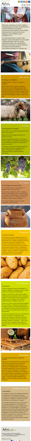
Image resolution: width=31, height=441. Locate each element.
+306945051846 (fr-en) (20, 434)
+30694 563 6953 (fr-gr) (8, 434)
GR (29, 1)
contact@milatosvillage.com (11, 435)
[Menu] (19, 2)
